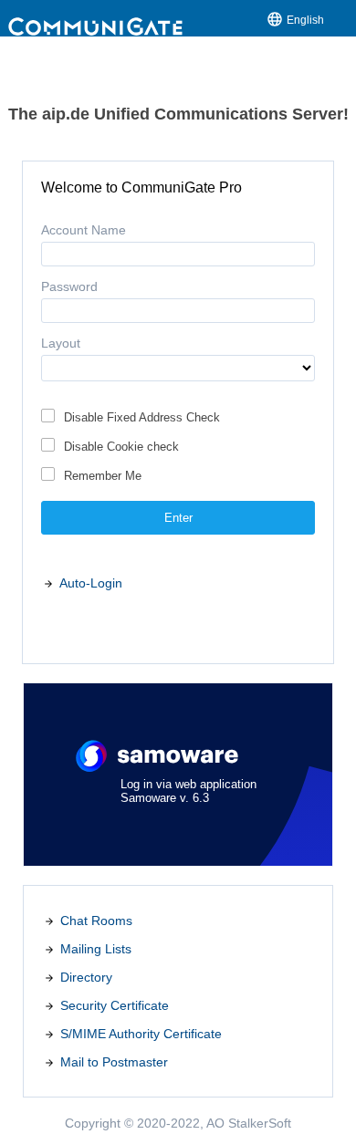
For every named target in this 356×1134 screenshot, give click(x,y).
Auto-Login (90, 583)
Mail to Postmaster (114, 1062)
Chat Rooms (96, 920)
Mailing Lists (95, 949)
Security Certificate (114, 1005)
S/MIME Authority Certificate (141, 1033)
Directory (86, 977)
